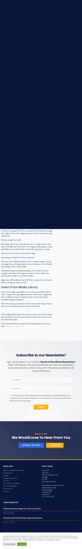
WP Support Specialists (14, 326)
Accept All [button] (21, 544)
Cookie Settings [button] (9, 544)
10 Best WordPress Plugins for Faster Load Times (22, 509)
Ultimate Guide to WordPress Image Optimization (22, 518)
